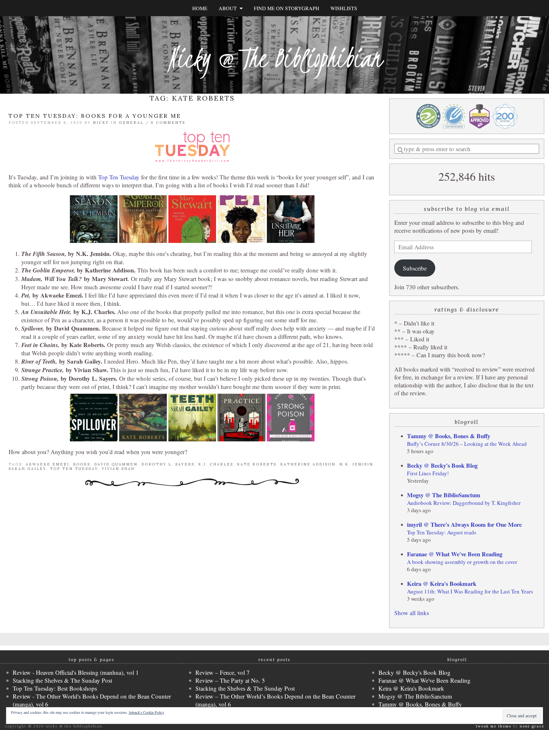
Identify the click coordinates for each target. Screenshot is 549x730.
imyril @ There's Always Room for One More (464, 524)
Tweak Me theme (494, 726)
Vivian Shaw (118, 468)
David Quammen (116, 464)
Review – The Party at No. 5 (230, 680)
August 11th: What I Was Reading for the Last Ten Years (470, 591)
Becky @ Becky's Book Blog (442, 465)
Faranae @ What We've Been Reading (454, 554)
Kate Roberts (256, 464)
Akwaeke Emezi (47, 464)
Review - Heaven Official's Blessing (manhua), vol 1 (76, 672)
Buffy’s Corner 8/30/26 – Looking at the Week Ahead (467, 443)
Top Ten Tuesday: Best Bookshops (55, 688)
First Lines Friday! (428, 473)
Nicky (101, 122)
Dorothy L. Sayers (167, 464)
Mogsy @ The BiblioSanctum (443, 495)
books (81, 464)
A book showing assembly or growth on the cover (462, 562)
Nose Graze (532, 726)
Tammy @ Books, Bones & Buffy (448, 436)
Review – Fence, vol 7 (222, 672)
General (131, 122)
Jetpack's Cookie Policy (146, 712)
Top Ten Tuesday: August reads (441, 532)
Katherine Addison (308, 464)
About (229, 8)
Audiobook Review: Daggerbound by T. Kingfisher (464, 502)
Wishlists (343, 8)
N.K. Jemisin (356, 464)
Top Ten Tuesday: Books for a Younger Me (95, 115)
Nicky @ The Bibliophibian (274, 58)
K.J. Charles (215, 464)
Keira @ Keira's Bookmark (441, 583)
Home (199, 8)
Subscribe (415, 268)
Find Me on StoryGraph (286, 8)
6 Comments (168, 122)
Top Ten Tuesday (118, 177)
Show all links (411, 613)
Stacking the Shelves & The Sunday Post (62, 680)
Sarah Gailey (27, 468)
